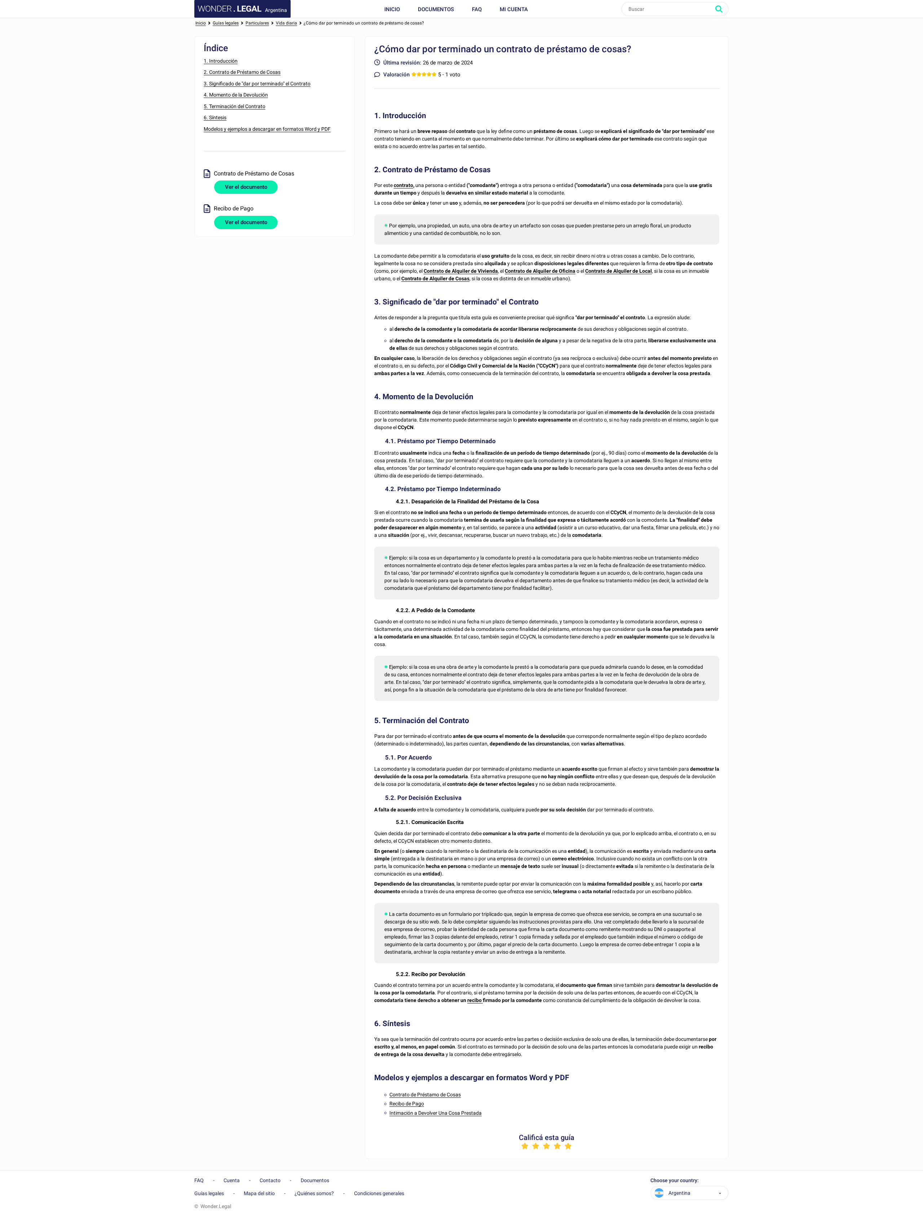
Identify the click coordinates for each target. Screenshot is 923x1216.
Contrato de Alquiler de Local (618, 271)
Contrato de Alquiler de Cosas (435, 278)
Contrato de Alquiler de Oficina (540, 271)
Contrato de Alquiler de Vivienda (461, 271)
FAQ (477, 9)
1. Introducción (221, 61)
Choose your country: (674, 1180)
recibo (475, 1000)
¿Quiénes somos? (314, 1193)
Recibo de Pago (406, 1103)
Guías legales (209, 1193)
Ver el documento (246, 187)
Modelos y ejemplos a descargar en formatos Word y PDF (267, 129)
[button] (720, 1193)
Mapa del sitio (259, 1193)
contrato (403, 185)
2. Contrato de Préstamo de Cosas (242, 72)
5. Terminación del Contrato (234, 106)
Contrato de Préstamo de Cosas (425, 1094)
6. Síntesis (215, 117)
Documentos (436, 9)
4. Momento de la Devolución (236, 95)
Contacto (270, 1180)
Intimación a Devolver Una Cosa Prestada (435, 1113)
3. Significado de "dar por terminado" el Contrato (257, 83)
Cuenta (232, 1180)
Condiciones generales (379, 1193)
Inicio (392, 9)
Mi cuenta (514, 9)
